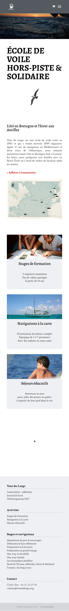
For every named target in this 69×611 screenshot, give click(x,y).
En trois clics (48, 606)
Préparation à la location (19, 547)
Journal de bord (15, 495)
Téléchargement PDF (18, 499)
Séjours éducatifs (16, 523)
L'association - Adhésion (19, 492)
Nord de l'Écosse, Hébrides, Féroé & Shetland (30, 564)
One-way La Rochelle (18, 554)
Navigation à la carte (17, 519)
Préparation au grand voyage (22, 550)
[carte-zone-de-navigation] (34, 218)
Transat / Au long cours (19, 567)
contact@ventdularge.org (20, 588)
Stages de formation (17, 516)
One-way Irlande (15, 557)
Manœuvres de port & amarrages (24, 540)
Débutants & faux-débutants (22, 543)
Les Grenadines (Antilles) (19, 560)
